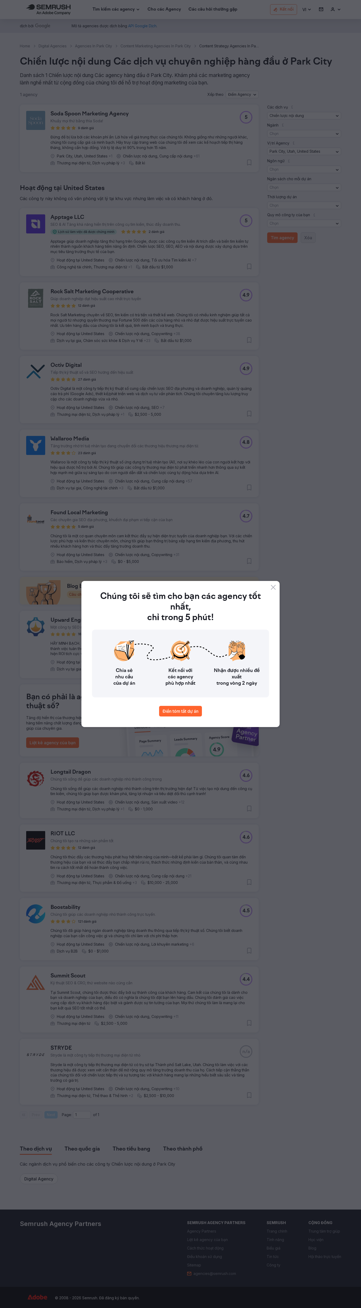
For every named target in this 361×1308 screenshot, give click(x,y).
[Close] (273, 587)
